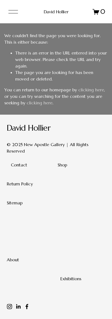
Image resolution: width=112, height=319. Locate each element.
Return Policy (20, 183)
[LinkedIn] (18, 306)
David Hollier (56, 11)
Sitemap (15, 202)
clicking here (91, 89)
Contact (19, 164)
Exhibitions (70, 278)
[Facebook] (27, 306)
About (13, 259)
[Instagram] (9, 306)
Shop (62, 164)
